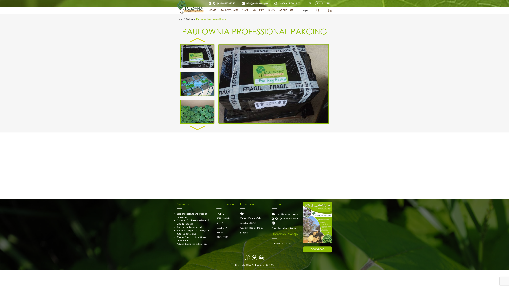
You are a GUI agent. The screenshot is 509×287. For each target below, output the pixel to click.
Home (212, 10)
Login (305, 10)
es (309, 3)
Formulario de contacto (284, 228)
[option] (273, 84)
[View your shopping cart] (330, 10)
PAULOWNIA (228, 10)
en (319, 3)
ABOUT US (285, 10)
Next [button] (197, 128)
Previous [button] (197, 40)
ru (328, 3)
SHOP (245, 10)
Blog (271, 10)
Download (317, 249)
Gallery (258, 10)
